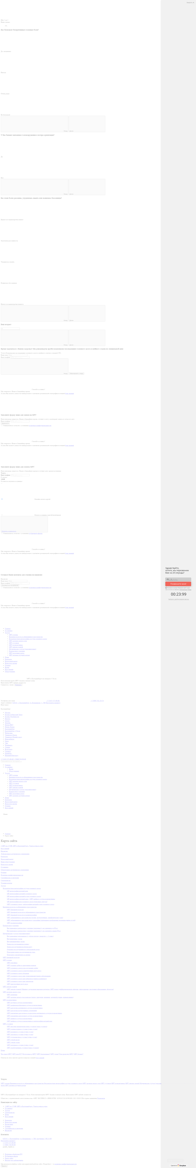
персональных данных (185, 589)
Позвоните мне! (178, 583)
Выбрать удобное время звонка (179, 599)
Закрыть (190, 2)
